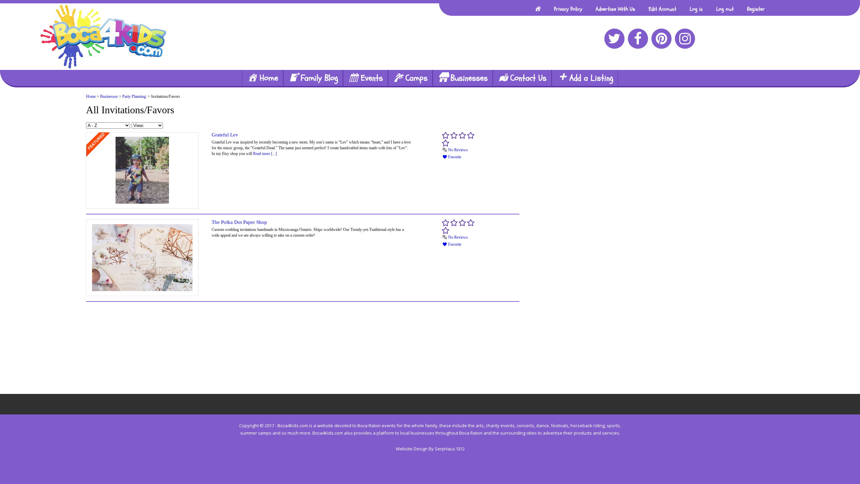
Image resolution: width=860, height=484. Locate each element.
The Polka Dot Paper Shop (239, 222)
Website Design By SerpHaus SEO (430, 449)
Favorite (454, 157)
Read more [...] (265, 153)
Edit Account (662, 9)
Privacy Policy (568, 9)
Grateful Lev (225, 134)
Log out (725, 9)
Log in (696, 9)
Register (756, 9)
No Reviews (457, 150)
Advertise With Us (615, 9)
